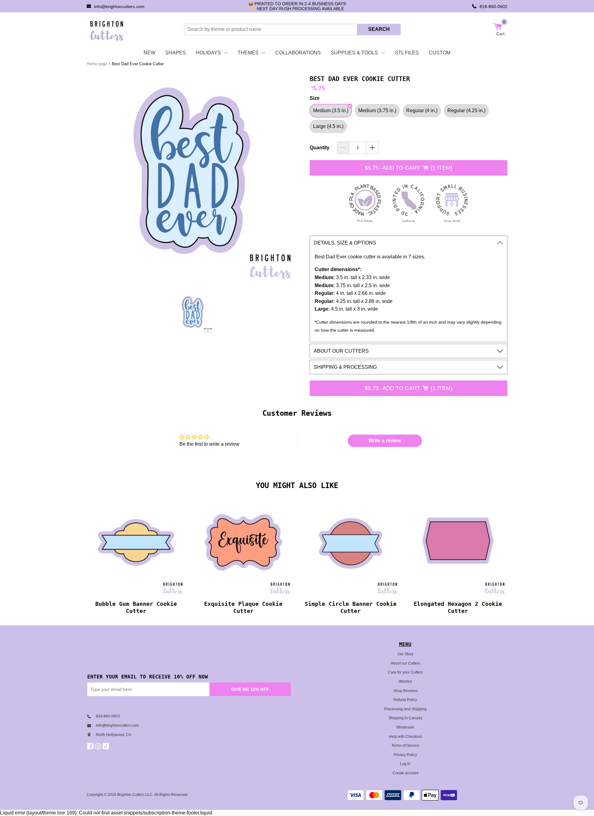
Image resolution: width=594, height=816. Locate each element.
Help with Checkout (405, 736)
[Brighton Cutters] (107, 29)
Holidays (208, 52)
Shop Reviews (405, 691)
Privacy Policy (405, 755)
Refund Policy (405, 700)
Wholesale (405, 727)
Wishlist (405, 681)
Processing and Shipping (405, 709)
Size (315, 98)
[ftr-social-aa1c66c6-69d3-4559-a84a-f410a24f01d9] (91, 746)
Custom (439, 52)
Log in (405, 764)
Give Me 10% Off (250, 689)
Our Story (405, 654)
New (149, 52)
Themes (248, 52)
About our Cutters (405, 663)
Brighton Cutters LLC (135, 795)
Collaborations (298, 52)
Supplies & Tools (354, 52)
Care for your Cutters (405, 672)
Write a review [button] (384, 440)
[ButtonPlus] (372, 148)
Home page (97, 64)
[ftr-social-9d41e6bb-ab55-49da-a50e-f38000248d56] (106, 746)
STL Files (407, 52)
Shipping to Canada (405, 718)
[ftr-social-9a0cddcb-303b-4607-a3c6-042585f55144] (99, 746)
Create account (405, 773)
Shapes (175, 52)
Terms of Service (405, 745)
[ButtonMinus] (343, 148)
